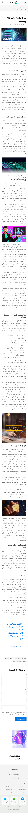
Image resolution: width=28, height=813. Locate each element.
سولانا (24, 661)
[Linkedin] (9, 778)
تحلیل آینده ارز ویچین (14, 757)
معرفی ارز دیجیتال (17, 661)
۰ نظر (11, 24)
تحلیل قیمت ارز (8, 658)
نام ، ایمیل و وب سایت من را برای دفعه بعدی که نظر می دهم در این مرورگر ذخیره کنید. (13, 713)
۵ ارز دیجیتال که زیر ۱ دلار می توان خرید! (14, 428)
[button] (25, 3)
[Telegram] (18, 778)
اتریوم (14, 100)
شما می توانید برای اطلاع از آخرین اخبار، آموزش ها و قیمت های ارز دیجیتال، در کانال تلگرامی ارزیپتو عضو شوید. (15, 631)
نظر (26, 674)
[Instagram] (14, 778)
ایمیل (25, 697)
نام (26, 689)
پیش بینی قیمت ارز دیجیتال (20, 658)
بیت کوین (16, 136)
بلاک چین (19, 326)
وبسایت (25, 704)
